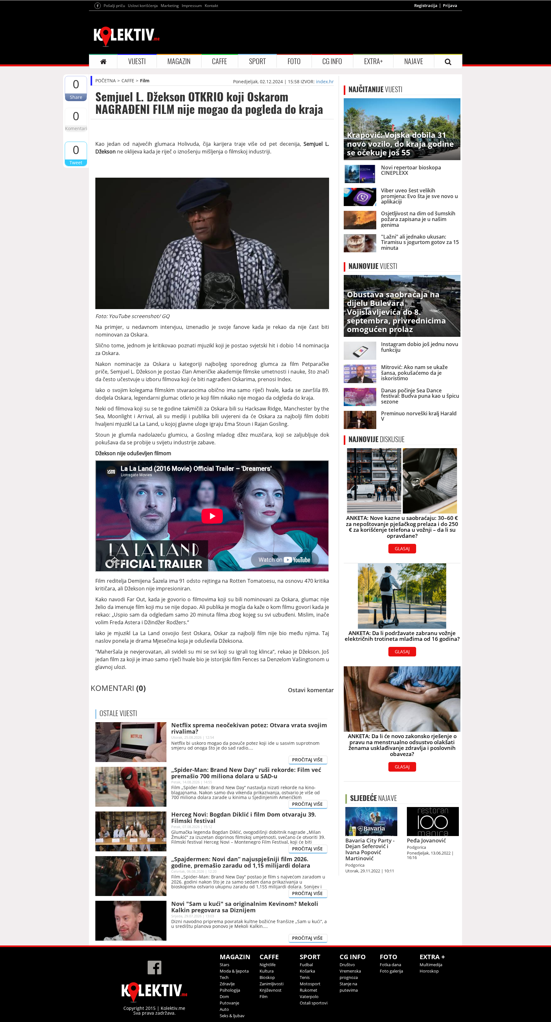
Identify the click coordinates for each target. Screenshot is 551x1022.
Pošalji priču (114, 5)
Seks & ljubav (232, 1015)
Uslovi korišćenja (143, 5)
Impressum (192, 5)
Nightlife (268, 964)
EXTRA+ (373, 61)
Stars (224, 964)
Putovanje (229, 1003)
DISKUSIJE (377, 439)
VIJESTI (137, 61)
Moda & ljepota (234, 971)
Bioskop (267, 977)
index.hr (325, 81)
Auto (224, 1009)
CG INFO (332, 61)
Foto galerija (391, 971)
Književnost (271, 990)
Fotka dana (390, 964)
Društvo (347, 964)
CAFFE (219, 61)
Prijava (450, 5)
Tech (224, 977)
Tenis (305, 977)
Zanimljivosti (271, 984)
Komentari (76, 128)
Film (145, 81)
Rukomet (308, 990)
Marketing (170, 5)
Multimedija (431, 964)
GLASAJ (402, 548)
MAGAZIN (178, 61)
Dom (224, 996)
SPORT (257, 61)
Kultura (267, 971)
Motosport (310, 984)
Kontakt (211, 5)
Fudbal (306, 964)
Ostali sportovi (313, 1003)
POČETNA (105, 81)
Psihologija (230, 990)
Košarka (307, 971)
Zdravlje (227, 984)
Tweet (76, 162)
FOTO (294, 61)
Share (76, 97)
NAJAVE (413, 61)
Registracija (425, 5)
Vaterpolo (309, 996)
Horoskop (429, 971)
